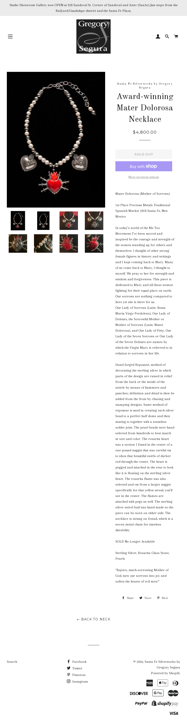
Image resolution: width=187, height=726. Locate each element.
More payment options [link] (144, 177)
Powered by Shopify (165, 673)
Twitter (76, 668)
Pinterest (78, 675)
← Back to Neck (94, 619)
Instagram (79, 681)
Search (12, 662)
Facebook (79, 662)
